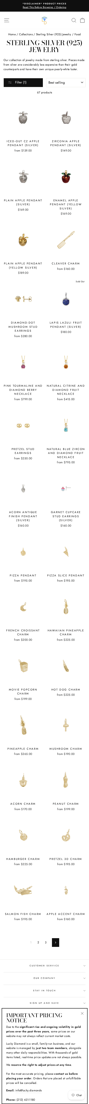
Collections (26, 34)
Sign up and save (44, 1003)
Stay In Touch (44, 990)
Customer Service (44, 965)
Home (12, 34)
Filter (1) (20, 82)
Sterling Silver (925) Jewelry (53, 34)
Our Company (44, 978)
